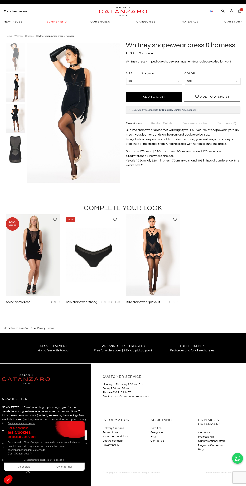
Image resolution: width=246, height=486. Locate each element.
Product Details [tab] (161, 123)
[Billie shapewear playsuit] (153, 255)
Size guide (147, 73)
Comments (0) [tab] (226, 123)
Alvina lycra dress (18, 302)
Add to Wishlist (212, 96)
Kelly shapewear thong (81, 302)
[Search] (223, 11)
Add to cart (154, 96)
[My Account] (231, 11)
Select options (33, 290)
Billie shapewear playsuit (143, 302)
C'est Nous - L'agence (230, 472)
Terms (50, 328)
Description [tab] (134, 123)
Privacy (41, 328)
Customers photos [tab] (194, 123)
